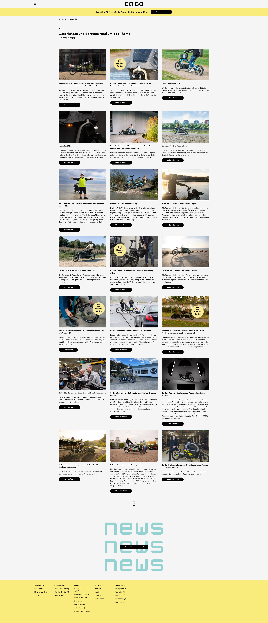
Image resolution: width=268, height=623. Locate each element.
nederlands (99, 599)
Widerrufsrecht (80, 598)
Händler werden (40, 592)
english (97, 592)
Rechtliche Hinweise (82, 611)
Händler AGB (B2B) (82, 594)
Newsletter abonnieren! (134, 547)
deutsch (98, 589)
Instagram (119, 589)
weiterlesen (68, 349)
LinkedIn (118, 595)
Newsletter (58, 595)
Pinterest (119, 602)
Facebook (119, 599)
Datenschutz (79, 604)
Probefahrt (38, 589)
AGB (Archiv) (79, 608)
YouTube (119, 592)
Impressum (78, 601)
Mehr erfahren (161, 12)
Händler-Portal (60, 592)
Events (36, 595)
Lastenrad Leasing (61, 589)
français (98, 595)
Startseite (63, 19)
